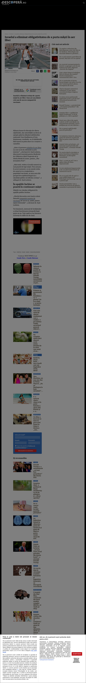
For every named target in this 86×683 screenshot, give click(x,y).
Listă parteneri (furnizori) (47, 659)
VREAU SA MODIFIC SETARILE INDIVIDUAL (76, 660)
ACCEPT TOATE (77, 653)
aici (17, 669)
